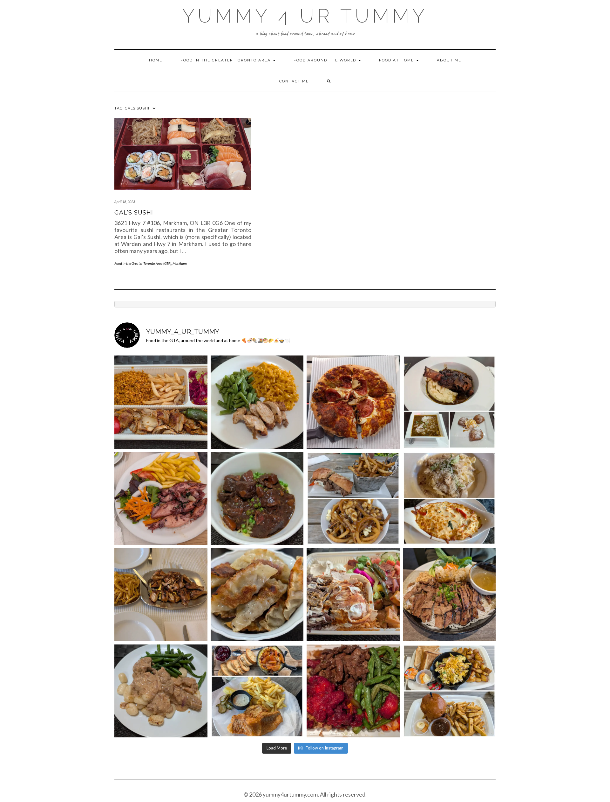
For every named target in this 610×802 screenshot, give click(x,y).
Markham (180, 263)
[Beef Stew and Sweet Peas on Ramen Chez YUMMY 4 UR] (257, 498)
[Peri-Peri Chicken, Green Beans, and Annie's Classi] (257, 402)
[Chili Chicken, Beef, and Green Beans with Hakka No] (353, 691)
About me (449, 60)
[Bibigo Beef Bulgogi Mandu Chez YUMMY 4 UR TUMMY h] (257, 594)
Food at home (397, 60)
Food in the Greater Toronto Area (226, 60)
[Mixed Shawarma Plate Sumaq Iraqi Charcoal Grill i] (353, 594)
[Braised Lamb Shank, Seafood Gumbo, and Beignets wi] (449, 402)
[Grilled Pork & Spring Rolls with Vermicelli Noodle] (449, 594)
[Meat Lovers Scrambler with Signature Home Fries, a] (449, 691)
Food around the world (326, 60)
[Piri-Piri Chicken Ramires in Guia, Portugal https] (160, 594)
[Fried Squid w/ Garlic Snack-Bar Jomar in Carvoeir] (160, 498)
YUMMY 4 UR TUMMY (305, 16)
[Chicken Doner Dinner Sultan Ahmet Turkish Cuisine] (160, 402)
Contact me (294, 81)
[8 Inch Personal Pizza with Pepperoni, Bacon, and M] (353, 402)
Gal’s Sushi (133, 212)
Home (155, 60)
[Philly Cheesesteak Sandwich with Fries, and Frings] (353, 498)
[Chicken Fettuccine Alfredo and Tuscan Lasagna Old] (449, 498)
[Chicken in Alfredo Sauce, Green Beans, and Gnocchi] (160, 691)
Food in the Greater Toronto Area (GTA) (142, 263)
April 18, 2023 (124, 202)
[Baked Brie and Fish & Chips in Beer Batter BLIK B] (257, 691)
